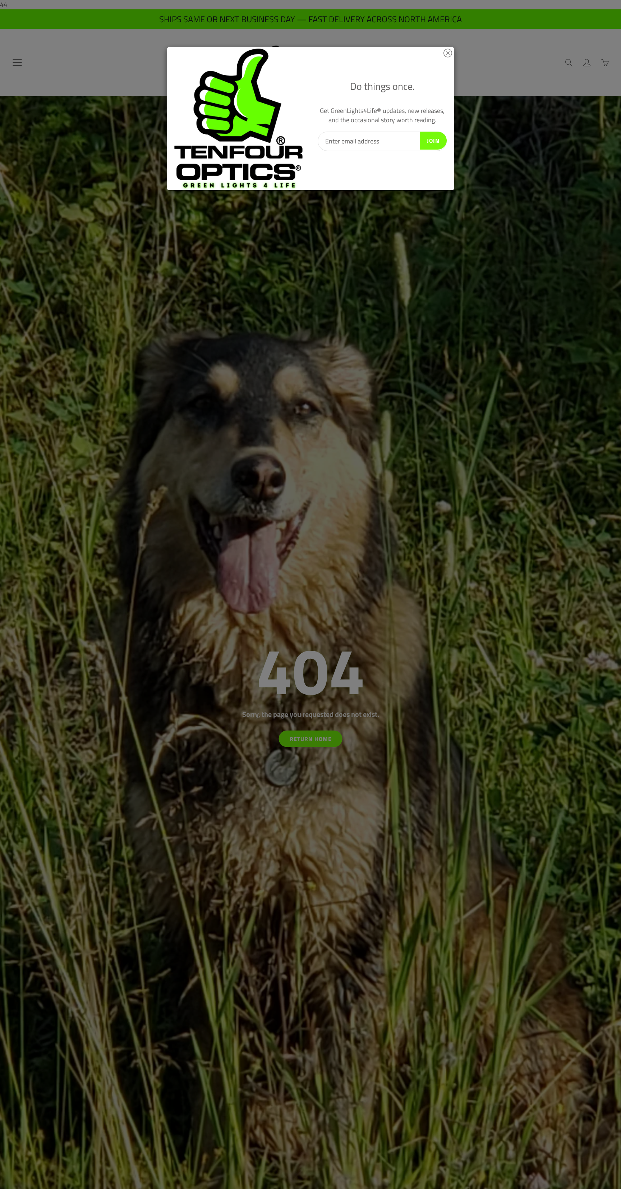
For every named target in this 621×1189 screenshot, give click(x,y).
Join (433, 140)
